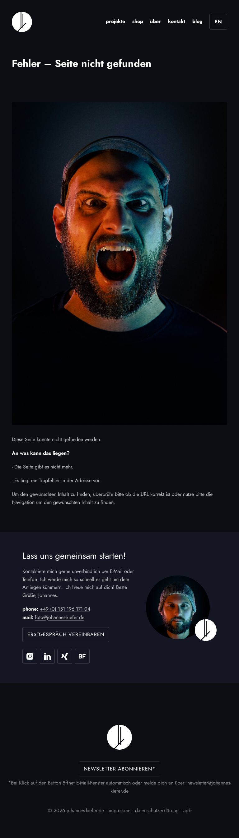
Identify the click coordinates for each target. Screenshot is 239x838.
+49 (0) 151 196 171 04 (65, 608)
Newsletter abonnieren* (119, 768)
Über (155, 21)
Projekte (115, 21)
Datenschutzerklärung (157, 810)
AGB (187, 810)
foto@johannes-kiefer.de (59, 617)
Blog (197, 21)
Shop (137, 21)
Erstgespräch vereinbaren (65, 634)
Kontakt (176, 21)
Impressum (119, 810)
